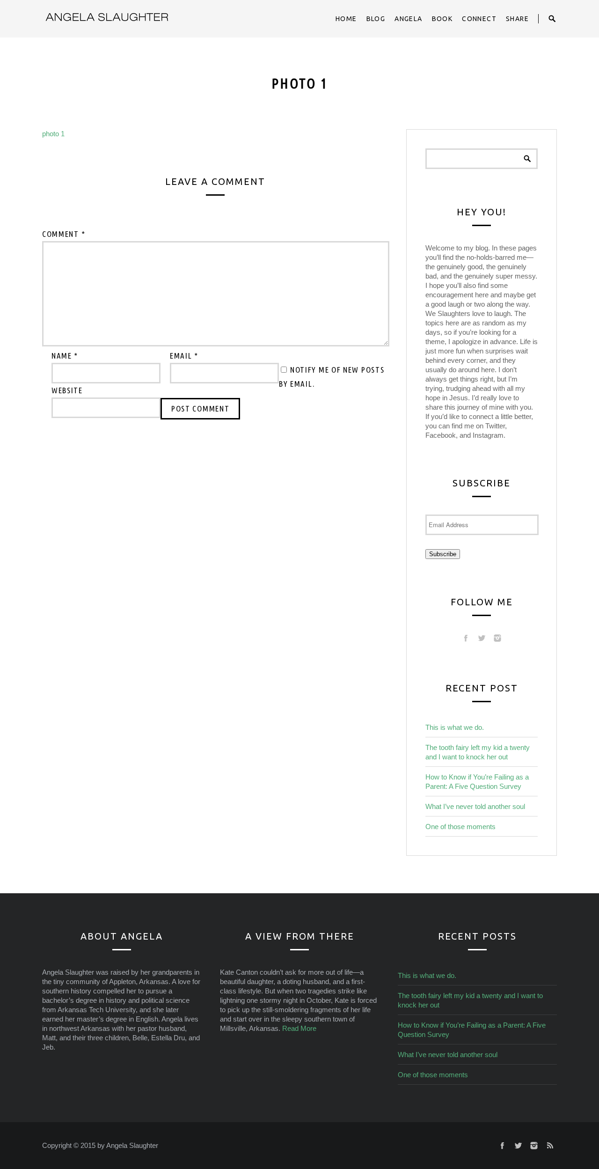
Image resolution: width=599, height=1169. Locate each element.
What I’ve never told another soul (475, 806)
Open (552, 18)
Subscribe (442, 554)
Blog (376, 18)
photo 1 (53, 134)
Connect (479, 18)
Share (517, 18)
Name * (64, 355)
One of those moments (460, 827)
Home (346, 18)
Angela (408, 18)
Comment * (63, 233)
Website (67, 390)
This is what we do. (454, 727)
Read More (299, 1028)
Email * (184, 355)
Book (442, 18)
